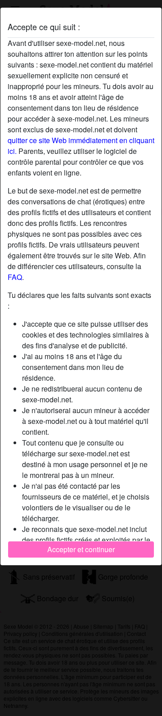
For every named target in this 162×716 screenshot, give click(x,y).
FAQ (15, 277)
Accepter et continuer (81, 549)
